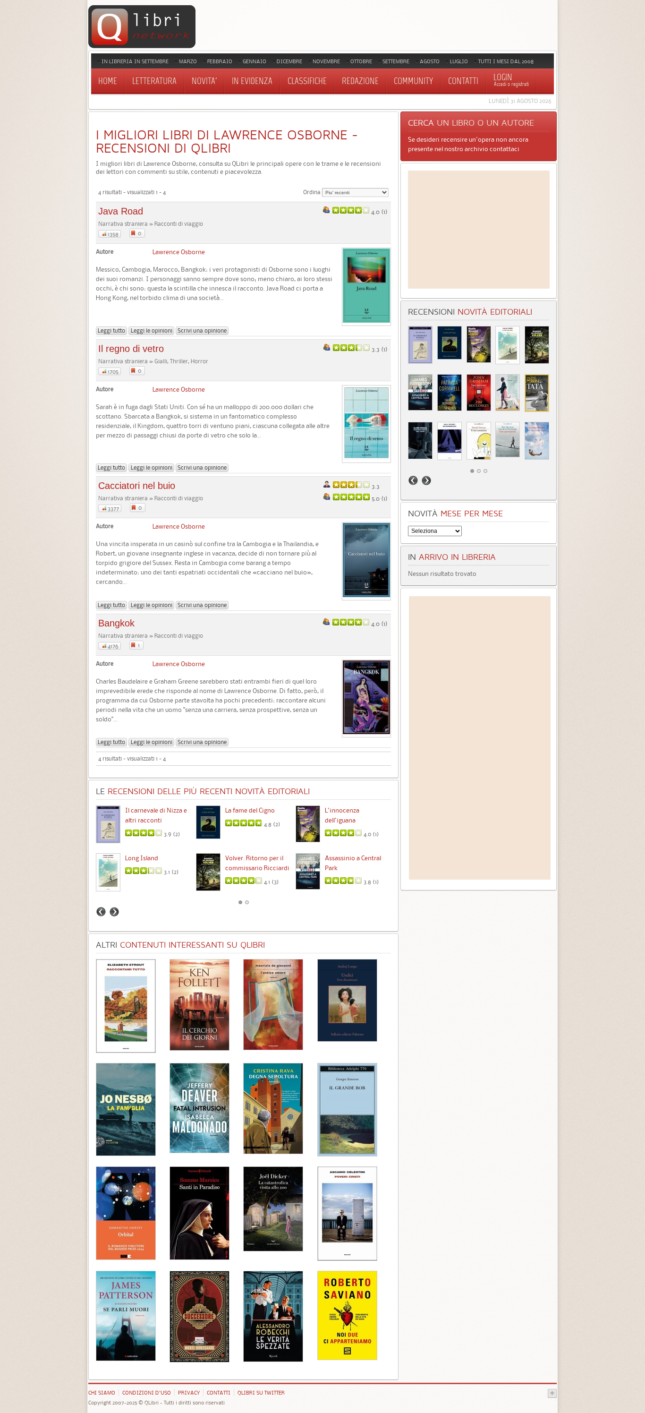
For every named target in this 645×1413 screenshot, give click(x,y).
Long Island (141, 858)
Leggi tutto (111, 330)
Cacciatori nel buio (136, 485)
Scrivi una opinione (202, 330)
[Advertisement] (479, 230)
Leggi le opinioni (151, 330)
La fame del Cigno (250, 810)
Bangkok (116, 623)
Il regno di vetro (131, 348)
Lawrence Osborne (179, 252)
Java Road (120, 211)
